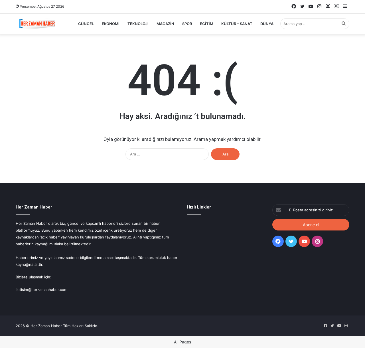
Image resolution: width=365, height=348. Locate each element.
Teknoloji (138, 23)
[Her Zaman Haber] (37, 23)
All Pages (182, 341)
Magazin (165, 23)
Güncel (86, 23)
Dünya (266, 23)
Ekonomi (110, 23)
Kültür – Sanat (236, 23)
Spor (187, 23)
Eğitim (206, 23)
